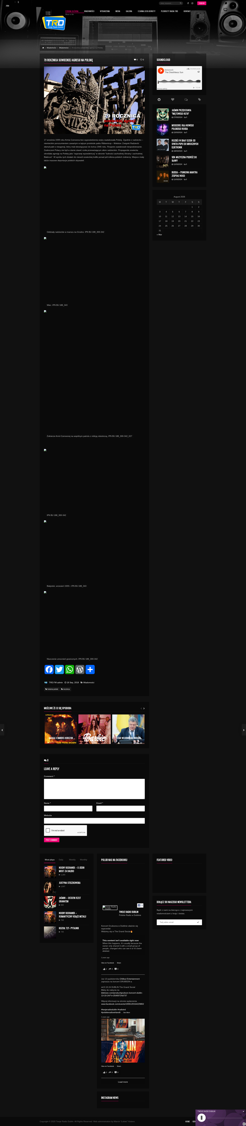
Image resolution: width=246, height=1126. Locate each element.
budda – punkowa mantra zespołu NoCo (184, 174)
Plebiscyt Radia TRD (169, 11)
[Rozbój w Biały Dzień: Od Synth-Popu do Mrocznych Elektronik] (163, 145)
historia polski (52, 689)
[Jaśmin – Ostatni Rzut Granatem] (50, 902)
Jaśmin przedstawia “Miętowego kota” (181, 111)
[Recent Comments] (186, 99)
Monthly (83, 859)
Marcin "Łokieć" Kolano (124, 1121)
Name (47, 803)
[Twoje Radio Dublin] (110, 907)
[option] (61, 729)
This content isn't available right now (120, 940)
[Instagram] (192, 3)
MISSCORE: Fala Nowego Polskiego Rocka (183, 127)
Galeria (129, 11)
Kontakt (187, 11)
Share (119, 963)
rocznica (66, 689)
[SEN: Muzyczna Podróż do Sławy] (163, 161)
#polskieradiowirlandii (110, 1012)
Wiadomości (89, 11)
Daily (61, 859)
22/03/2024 (178, 132)
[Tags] (199, 99)
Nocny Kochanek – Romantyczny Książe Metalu (72, 914)
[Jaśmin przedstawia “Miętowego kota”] (163, 114)
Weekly (72, 859)
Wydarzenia (105, 11)
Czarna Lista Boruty (146, 11)
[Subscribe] (198, 922)
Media (117, 11)
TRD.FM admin (56, 682)
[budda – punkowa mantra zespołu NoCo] (163, 177)
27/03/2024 (178, 117)
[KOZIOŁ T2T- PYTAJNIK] (50, 932)
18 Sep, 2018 (73, 682)
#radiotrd (122, 1009)
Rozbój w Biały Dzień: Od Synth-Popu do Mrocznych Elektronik (185, 144)
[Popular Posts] (172, 99)
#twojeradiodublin (109, 1009)
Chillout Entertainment (130, 979)
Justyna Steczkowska (69, 882)
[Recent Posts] (159, 99)
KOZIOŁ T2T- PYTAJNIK (69, 928)
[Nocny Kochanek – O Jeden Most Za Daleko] (50, 872)
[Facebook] (188, 3)
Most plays (50, 859)
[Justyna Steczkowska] (50, 887)
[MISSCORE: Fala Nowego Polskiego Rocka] (163, 130)
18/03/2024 (178, 151)
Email (99, 803)
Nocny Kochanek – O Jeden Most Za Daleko (71, 869)
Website (48, 815)
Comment (49, 776)
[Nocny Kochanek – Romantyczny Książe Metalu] (50, 917)
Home (187, 1121)
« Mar (159, 234)
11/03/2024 (178, 164)
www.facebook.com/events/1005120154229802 (122, 1004)
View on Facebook (107, 963)
